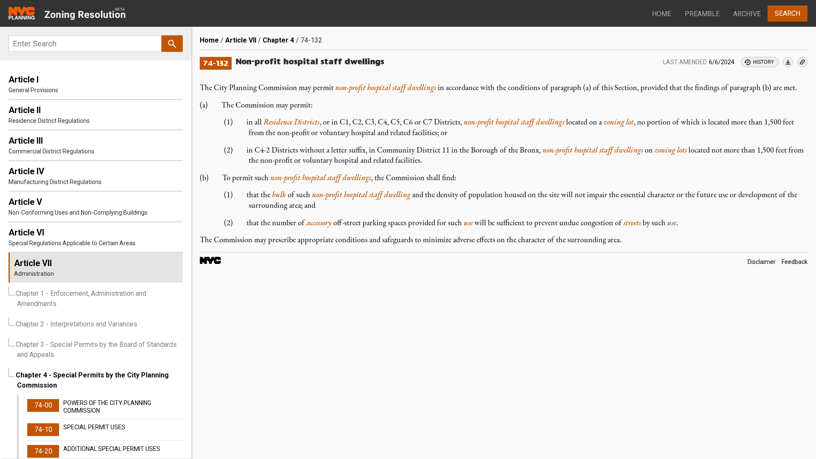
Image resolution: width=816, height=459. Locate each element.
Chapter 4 (278, 40)
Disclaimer (762, 261)
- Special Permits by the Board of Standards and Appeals (96, 349)
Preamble (702, 14)
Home (661, 14)
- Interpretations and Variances (76, 324)
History (763, 62)
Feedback (795, 261)
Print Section (788, 62)
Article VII (240, 40)
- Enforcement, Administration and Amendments (81, 298)
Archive (747, 14)
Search (787, 13)
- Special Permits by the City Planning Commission (92, 380)
